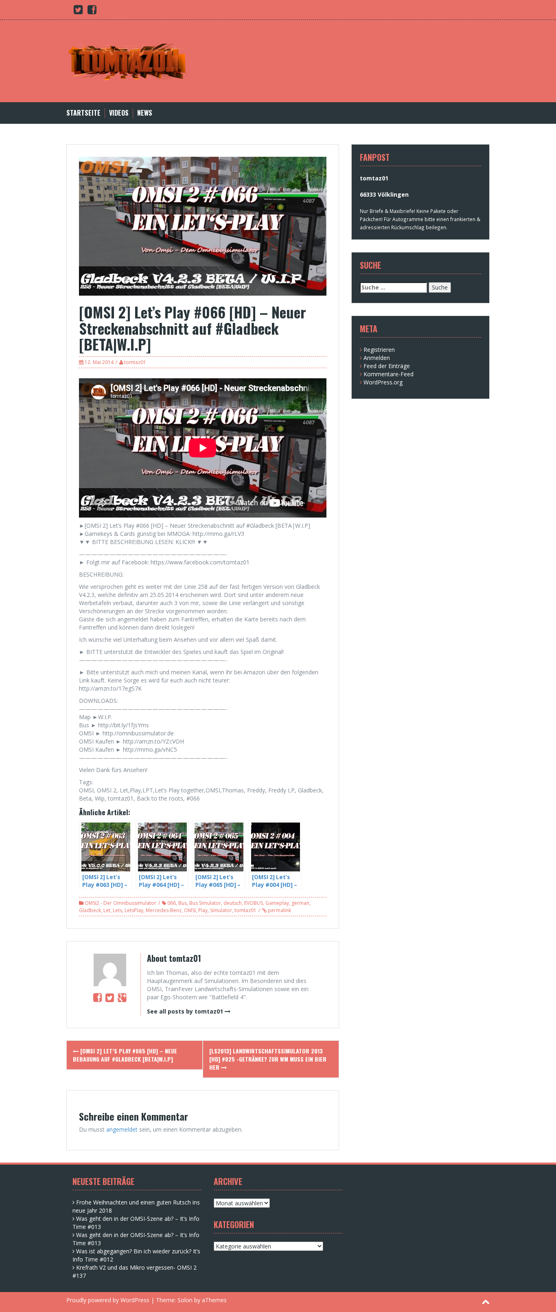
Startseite (83, 113)
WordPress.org (383, 382)
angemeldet (122, 1129)
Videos (119, 113)
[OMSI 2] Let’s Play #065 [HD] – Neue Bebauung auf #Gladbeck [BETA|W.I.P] (125, 1055)
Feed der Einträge (386, 366)
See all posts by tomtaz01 (185, 1011)
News (144, 113)
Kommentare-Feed (388, 374)
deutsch (232, 903)
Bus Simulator (205, 903)
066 (171, 903)
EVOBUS (253, 903)
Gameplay (277, 903)
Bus (182, 903)
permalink (279, 910)
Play (203, 910)
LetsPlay (134, 910)
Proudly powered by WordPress (107, 1300)
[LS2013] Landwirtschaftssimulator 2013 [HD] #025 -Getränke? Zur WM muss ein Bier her (267, 1059)
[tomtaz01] (127, 60)
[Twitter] (109, 997)
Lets (117, 910)
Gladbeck (90, 910)
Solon (185, 1300)
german (300, 903)
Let (106, 910)
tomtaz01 (135, 362)
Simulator (221, 910)
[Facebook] (97, 997)
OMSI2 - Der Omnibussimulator (120, 903)
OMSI (190, 910)
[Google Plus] (122, 997)
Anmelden (376, 358)
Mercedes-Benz (164, 910)
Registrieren (379, 349)
